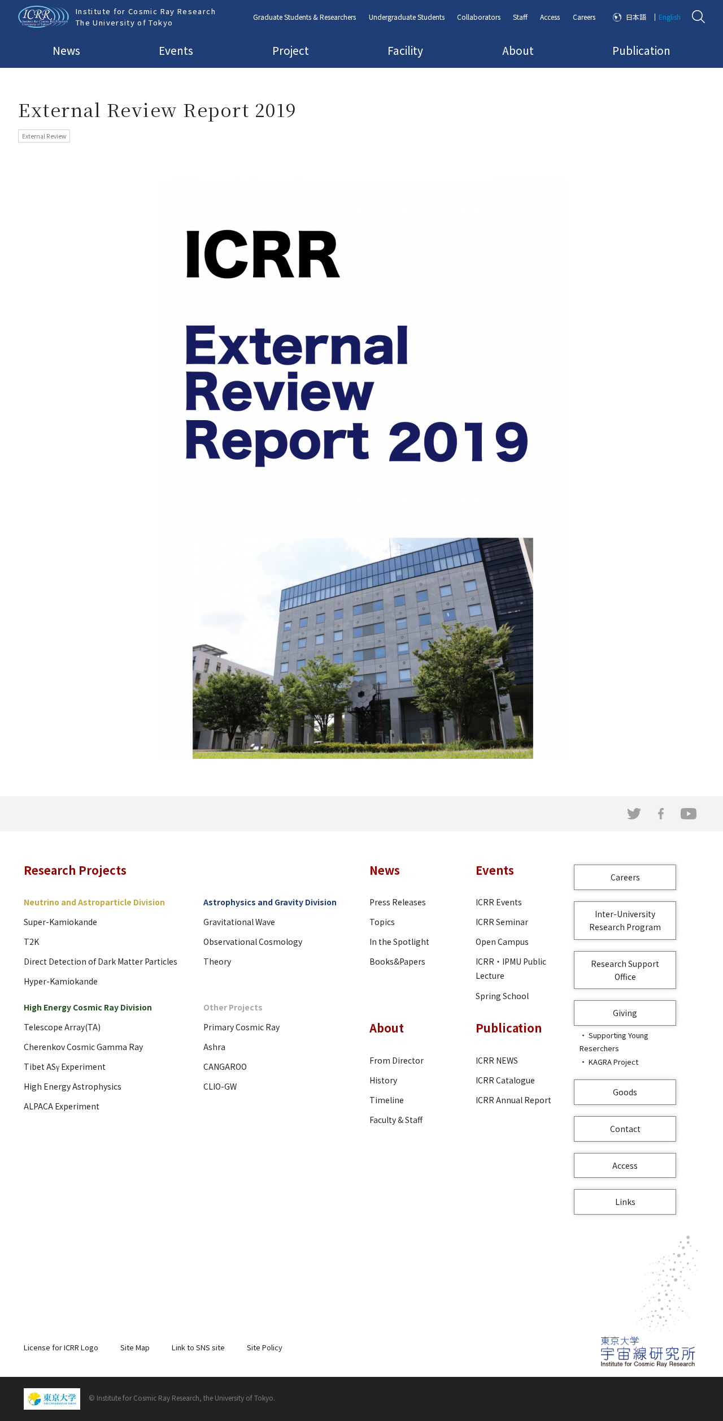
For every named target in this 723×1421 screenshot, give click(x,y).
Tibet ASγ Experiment (65, 1066)
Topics (382, 921)
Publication (641, 50)
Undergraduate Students (407, 16)
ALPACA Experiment (61, 1106)
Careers (584, 16)
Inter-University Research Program (625, 920)
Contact (625, 1128)
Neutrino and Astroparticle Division (94, 902)
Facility (405, 50)
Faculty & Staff (396, 1119)
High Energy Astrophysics (72, 1086)
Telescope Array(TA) (62, 1027)
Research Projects (75, 870)
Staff (520, 16)
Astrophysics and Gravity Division (270, 902)
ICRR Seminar (502, 921)
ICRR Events (499, 902)
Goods (625, 1092)
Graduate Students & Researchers (304, 16)
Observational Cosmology (252, 941)
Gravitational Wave (239, 921)
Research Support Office (625, 970)
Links (625, 1201)
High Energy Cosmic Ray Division (88, 1007)
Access (550, 16)
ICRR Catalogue (505, 1080)
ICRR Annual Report (513, 1099)
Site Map (135, 1347)
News (66, 50)
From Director (396, 1060)
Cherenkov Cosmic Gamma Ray (83, 1046)
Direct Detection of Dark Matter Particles (100, 961)
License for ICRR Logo (61, 1347)
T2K (31, 941)
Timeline (386, 1099)
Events (176, 50)
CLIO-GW (220, 1086)
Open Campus (502, 941)
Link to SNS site (198, 1347)
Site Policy (264, 1347)
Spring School (502, 995)
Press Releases (397, 902)
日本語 (636, 16)
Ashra (214, 1046)
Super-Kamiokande (60, 921)
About (518, 50)
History (383, 1080)
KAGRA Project (613, 1061)
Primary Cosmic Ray (241, 1027)
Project (290, 50)
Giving (625, 1012)
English (670, 16)
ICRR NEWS (497, 1060)
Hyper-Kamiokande (61, 981)
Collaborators (478, 16)
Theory (217, 961)
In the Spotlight (399, 941)
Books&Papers (397, 961)
